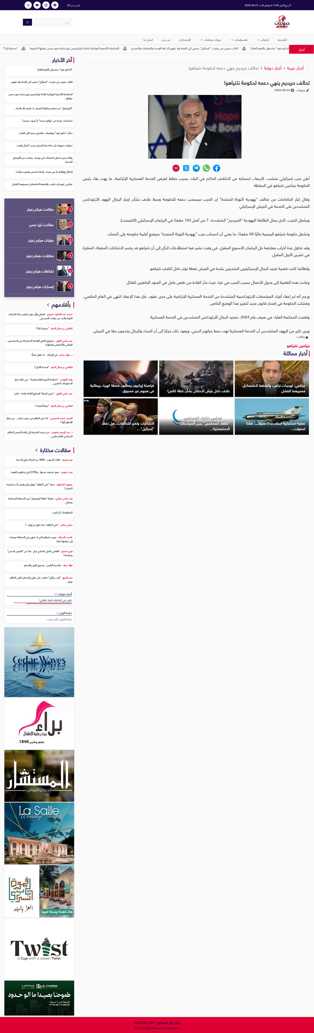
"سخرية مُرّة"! (40, 48)
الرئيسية (282, 39)
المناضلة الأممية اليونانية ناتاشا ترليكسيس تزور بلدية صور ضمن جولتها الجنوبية (105, 48)
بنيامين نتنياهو (298, 345)
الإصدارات (185, 39)
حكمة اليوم (65, 613)
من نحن (166, 39)
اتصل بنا (148, 39)
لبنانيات (264, 39)
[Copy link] (176, 168)
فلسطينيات (240, 39)
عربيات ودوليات (212, 39)
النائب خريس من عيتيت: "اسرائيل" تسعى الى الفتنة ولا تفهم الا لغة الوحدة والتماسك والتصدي (215, 48)
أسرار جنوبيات (64, 594)
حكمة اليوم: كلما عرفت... (58, 619)
